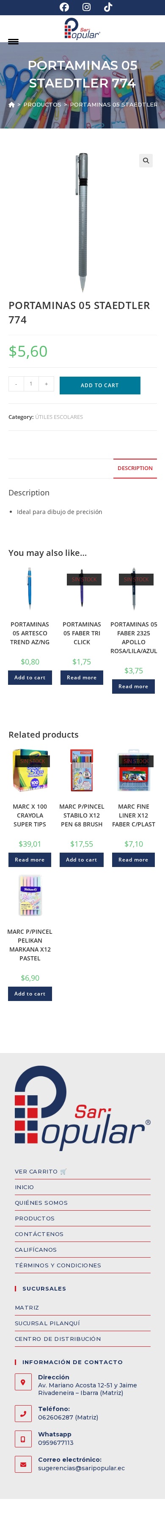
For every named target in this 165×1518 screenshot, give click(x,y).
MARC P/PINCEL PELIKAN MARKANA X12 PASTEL (29, 944)
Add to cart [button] (30, 677)
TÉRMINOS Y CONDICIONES (58, 1265)
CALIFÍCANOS (36, 1249)
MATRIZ (27, 1307)
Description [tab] (135, 468)
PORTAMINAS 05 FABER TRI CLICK (82, 633)
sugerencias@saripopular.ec (81, 1468)
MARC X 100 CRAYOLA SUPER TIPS (30, 815)
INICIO (25, 1187)
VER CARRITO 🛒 (41, 1171)
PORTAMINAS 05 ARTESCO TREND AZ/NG (30, 633)
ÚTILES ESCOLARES (59, 417)
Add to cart (100, 385)
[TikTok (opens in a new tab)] (104, 7)
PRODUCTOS (35, 1218)
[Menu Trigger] (13, 41)
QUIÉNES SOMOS (41, 1202)
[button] (146, 160)
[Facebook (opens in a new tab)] (64, 7)
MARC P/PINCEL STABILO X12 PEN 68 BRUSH (81, 815)
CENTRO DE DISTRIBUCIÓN (58, 1338)
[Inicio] (11, 104)
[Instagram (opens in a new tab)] (86, 7)
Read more (82, 677)
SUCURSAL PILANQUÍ (47, 1323)
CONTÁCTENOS (39, 1234)
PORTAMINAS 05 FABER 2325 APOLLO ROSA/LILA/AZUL (133, 637)
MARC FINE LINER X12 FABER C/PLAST (133, 815)
